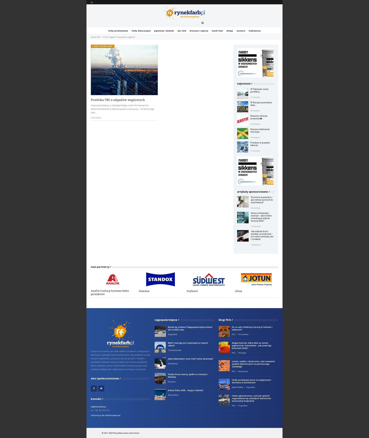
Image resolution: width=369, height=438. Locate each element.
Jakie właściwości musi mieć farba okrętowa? (190, 358)
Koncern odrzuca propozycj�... (258, 117)
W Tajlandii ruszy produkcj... (259, 90)
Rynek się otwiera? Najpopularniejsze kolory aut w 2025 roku (190, 328)
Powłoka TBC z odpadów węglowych (118, 100)
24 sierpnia (255, 137)
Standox (144, 291)
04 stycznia (243, 371)
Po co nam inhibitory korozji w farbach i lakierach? (252, 328)
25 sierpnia (255, 124)
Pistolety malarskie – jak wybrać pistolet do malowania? (262, 200)
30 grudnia (172, 334)
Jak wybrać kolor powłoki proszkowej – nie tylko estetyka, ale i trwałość (262, 235)
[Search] (202, 23)
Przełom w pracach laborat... (260, 144)
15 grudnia (242, 405)
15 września (243, 334)
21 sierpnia (255, 150)
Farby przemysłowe (102, 46)
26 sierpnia (255, 110)
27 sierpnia (255, 97)
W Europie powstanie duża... (261, 103)
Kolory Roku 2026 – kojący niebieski (185, 390)
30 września (173, 395)
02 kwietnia (173, 363)
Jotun (238, 291)
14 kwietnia (256, 244)
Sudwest (192, 291)
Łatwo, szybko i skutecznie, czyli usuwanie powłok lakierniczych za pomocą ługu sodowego (253, 364)
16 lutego (242, 352)
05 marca (172, 381)
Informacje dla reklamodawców (105, 415)
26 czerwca (255, 208)
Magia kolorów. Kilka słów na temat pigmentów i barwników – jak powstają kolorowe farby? (251, 345)
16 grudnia (250, 387)
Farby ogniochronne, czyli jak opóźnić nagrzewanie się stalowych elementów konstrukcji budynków (251, 398)
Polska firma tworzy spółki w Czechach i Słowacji (188, 375)
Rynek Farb (96, 37)
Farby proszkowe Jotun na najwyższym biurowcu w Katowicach (251, 381)
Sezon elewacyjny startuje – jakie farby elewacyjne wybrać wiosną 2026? (261, 217)
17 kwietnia (256, 226)
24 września (96, 117)
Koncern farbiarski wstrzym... (260, 130)
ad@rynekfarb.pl (98, 406)
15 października (174, 350)
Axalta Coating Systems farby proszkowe (110, 292)
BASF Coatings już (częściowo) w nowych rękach (188, 344)
